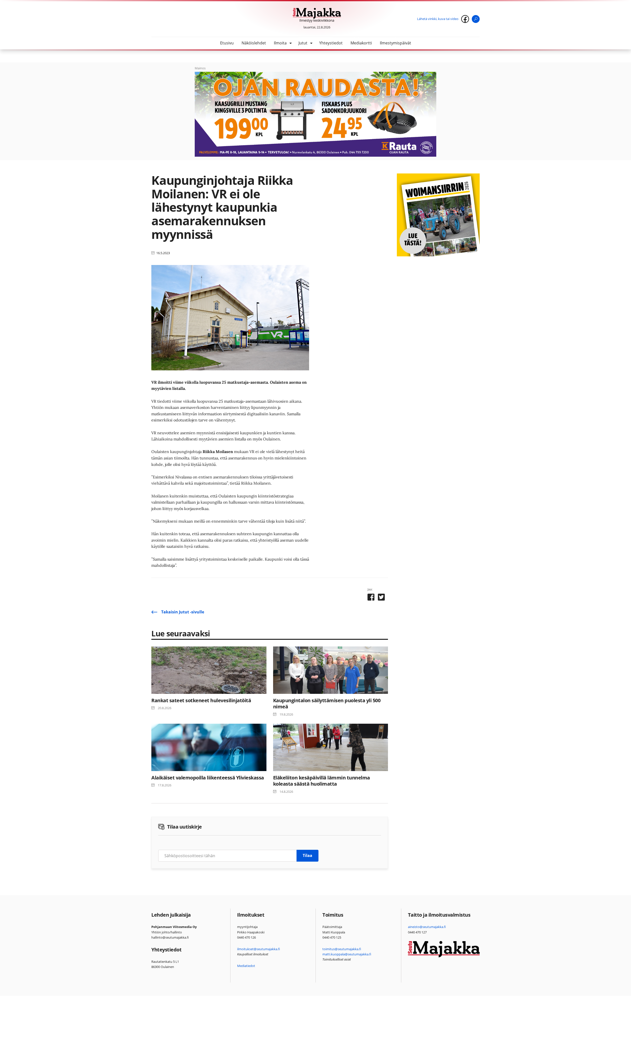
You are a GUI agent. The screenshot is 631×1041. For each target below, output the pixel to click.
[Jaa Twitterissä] (381, 598)
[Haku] (476, 19)
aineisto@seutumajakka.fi (427, 927)
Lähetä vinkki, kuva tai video (437, 19)
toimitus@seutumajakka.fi (341, 949)
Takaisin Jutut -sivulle (182, 612)
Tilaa (307, 855)
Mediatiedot (246, 966)
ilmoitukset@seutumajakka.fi (258, 949)
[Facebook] (465, 19)
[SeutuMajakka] (317, 15)
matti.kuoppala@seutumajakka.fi (346, 954)
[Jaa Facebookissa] (371, 598)
